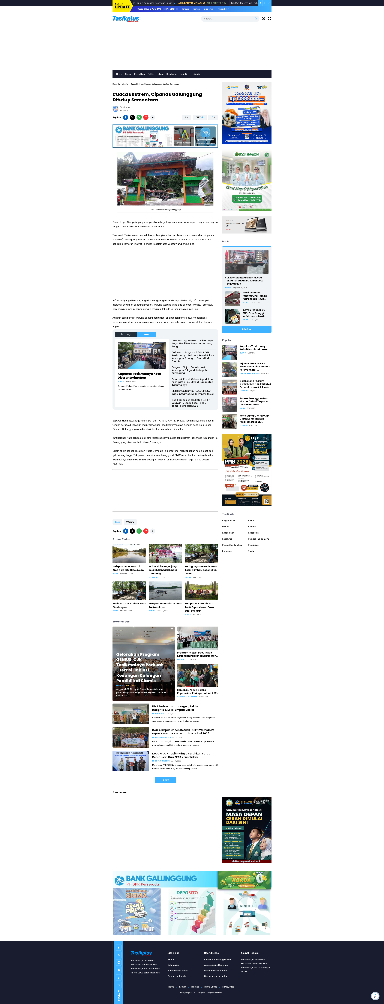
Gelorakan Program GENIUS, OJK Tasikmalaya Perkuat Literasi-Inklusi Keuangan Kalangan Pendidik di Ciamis (193, 357)
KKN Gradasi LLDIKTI (161, 737)
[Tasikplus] (131, 18)
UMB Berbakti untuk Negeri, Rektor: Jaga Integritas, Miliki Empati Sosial (193, 392)
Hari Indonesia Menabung (148, 3)
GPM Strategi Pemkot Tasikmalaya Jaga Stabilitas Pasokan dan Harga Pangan (193, 343)
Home (119, 74)
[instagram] (119, 963)
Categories (173, 965)
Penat (115, 574)
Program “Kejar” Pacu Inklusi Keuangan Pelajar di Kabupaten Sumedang (190, 370)
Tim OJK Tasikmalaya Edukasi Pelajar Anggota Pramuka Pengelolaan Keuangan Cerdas (231, 3)
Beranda (116, 84)
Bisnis (228, 288)
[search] (256, 18)
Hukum (160, 74)
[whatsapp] (139, 117)
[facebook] (125, 117)
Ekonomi (120, 685)
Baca (245, 329)
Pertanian (227, 551)
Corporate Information (216, 976)
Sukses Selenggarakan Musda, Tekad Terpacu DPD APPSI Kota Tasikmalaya (244, 281)
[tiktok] (119, 977)
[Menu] (270, 18)
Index (165, 779)
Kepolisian (253, 533)
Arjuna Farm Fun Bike (250, 373)
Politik (151, 74)
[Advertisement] (192, 48)
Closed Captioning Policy (217, 959)
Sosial (128, 74)
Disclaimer (208, 9)
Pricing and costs (177, 976)
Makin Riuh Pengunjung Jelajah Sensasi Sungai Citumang (163, 570)
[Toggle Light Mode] (264, 18)
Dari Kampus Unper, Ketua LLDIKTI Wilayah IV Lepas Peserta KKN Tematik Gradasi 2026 (191, 402)
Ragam (196, 74)
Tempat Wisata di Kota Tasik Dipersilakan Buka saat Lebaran (199, 607)
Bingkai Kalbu (229, 520)
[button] (197, 128)
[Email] (145, 117)
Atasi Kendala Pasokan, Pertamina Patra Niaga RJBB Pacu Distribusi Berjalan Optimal (255, 296)
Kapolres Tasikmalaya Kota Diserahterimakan (139, 376)
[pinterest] (119, 970)
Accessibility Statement (216, 965)
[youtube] (119, 985)
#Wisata (130, 522)
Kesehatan (171, 74)
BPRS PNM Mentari (161, 761)
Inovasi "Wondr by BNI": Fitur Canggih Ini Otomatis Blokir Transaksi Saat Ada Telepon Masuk (255, 313)
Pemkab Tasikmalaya (258, 539)
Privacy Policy (223, 9)
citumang (153, 577)
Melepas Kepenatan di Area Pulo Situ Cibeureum (128, 568)
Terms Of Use (210, 987)
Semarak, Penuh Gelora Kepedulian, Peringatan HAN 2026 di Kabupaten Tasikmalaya (192, 382)
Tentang (185, 9)
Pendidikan (139, 74)
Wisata (125, 84)
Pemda (183, 74)
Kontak (197, 9)
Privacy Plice (228, 987)
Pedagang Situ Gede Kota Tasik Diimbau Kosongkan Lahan (201, 570)
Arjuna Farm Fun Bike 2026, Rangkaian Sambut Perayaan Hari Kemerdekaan (255, 366)
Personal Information (215, 970)
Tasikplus (201, 993)
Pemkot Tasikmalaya (232, 545)
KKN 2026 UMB (158, 714)
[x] (132, 117)
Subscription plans (178, 970)
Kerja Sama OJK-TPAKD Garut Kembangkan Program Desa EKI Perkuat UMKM (254, 419)
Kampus (252, 526)
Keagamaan (228, 533)
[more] (152, 117)
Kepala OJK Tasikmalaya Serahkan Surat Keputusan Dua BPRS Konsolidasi (181, 755)
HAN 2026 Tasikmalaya (187, 697)
